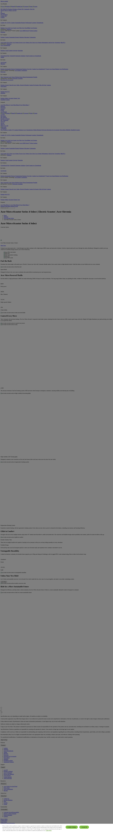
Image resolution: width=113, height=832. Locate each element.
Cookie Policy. (49, 830)
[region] (56, 828)
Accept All (84, 827)
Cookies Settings (71, 827)
